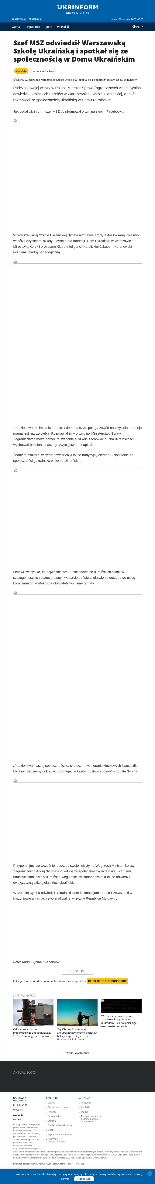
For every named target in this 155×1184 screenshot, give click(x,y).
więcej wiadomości (78, 1053)
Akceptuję (84, 1178)
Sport (48, 27)
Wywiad (18, 1110)
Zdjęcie (18, 1115)
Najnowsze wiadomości (20, 1099)
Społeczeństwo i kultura (60, 1125)
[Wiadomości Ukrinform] (77, 7)
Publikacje (20, 1105)
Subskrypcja (19, 19)
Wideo (17, 1119)
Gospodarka (32, 27)
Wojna (16, 27)
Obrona (52, 1121)
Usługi (84, 1111)
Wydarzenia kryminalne (60, 1134)
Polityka (52, 1111)
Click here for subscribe (107, 981)
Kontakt (85, 1107)
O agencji (86, 1102)
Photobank (35, 19)
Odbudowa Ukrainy (58, 1107)
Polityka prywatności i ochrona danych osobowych (92, 1119)
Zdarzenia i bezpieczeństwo (56, 1140)
